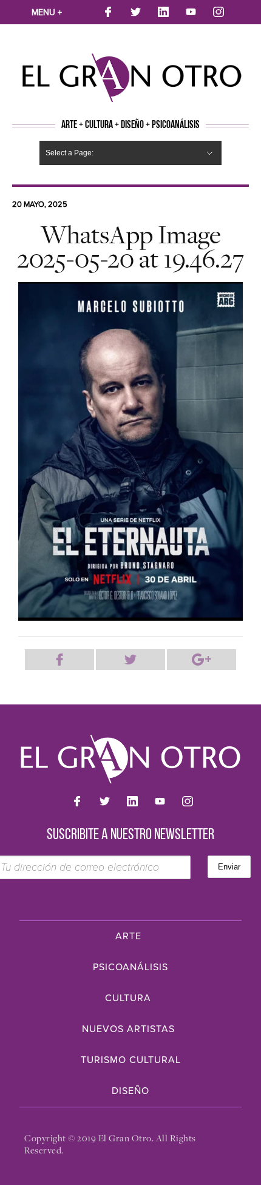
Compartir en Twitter (130, 659)
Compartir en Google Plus (201, 659)
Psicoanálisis (130, 967)
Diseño (130, 1091)
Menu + (47, 12)
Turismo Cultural (131, 1060)
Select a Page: (69, 153)
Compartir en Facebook (59, 659)
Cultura (128, 998)
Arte (128, 936)
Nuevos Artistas (128, 1029)
